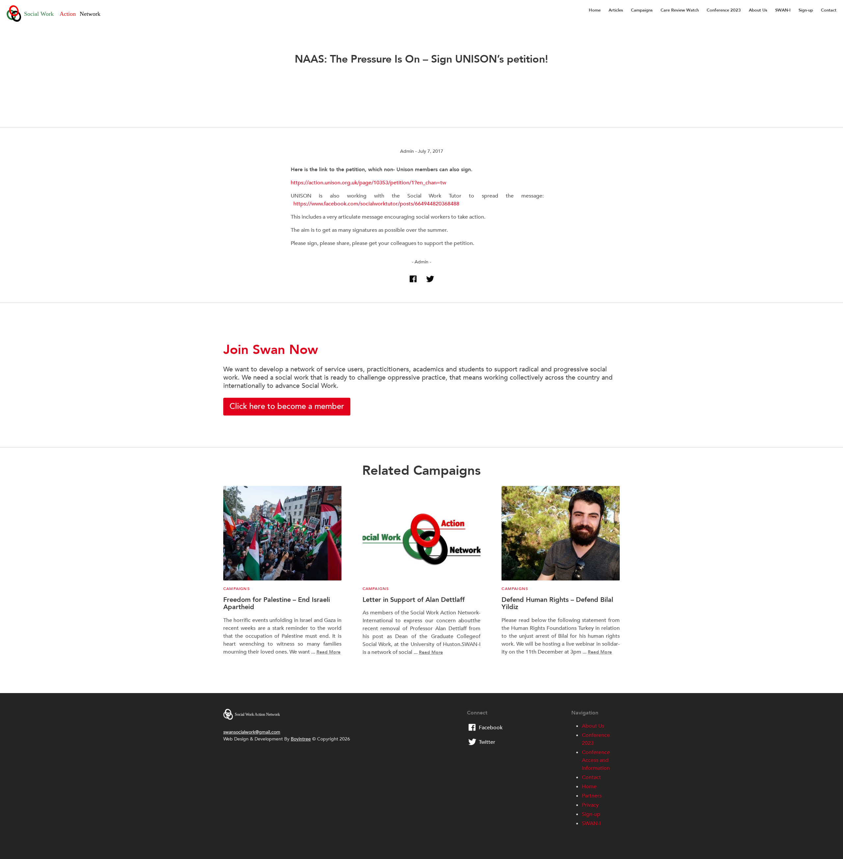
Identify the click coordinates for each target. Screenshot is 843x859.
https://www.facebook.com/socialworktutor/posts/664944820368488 (376, 203)
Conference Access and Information (596, 760)
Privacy (590, 805)
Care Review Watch (680, 10)
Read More (328, 652)
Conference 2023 (724, 10)
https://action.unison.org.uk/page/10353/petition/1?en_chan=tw (368, 182)
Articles (616, 10)
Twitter (487, 742)
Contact (828, 10)
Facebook (491, 727)
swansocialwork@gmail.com (251, 732)
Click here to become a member (287, 406)
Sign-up (806, 10)
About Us (758, 10)
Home (595, 10)
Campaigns (642, 10)
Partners (592, 795)
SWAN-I (783, 10)
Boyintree (301, 739)
